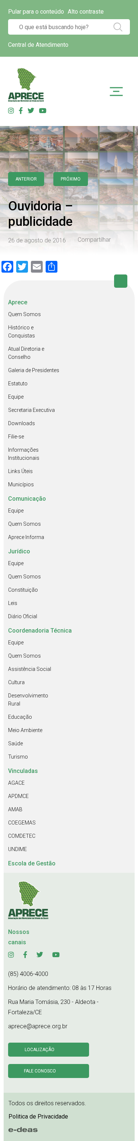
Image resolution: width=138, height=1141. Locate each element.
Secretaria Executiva (31, 410)
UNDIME (17, 849)
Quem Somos (24, 314)
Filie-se (16, 437)
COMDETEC (21, 836)
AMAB (15, 809)
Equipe (16, 397)
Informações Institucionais (23, 454)
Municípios (21, 484)
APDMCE (18, 796)
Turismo (18, 757)
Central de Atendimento (38, 44)
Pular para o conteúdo (36, 11)
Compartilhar (94, 240)
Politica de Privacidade (38, 1116)
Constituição (23, 590)
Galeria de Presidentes (33, 370)
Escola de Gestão (32, 863)
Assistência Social (29, 669)
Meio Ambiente (25, 730)
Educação (20, 717)
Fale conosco (40, 1071)
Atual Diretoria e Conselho (26, 353)
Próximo (71, 179)
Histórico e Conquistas (21, 332)
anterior (26, 179)
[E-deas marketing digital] (23, 1129)
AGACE (16, 783)
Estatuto (18, 383)
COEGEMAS (22, 823)
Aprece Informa (26, 537)
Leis (12, 603)
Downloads (21, 423)
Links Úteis (20, 471)
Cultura (16, 682)
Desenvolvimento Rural (28, 700)
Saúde (15, 743)
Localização (39, 1049)
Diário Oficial (22, 616)
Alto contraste (86, 11)
